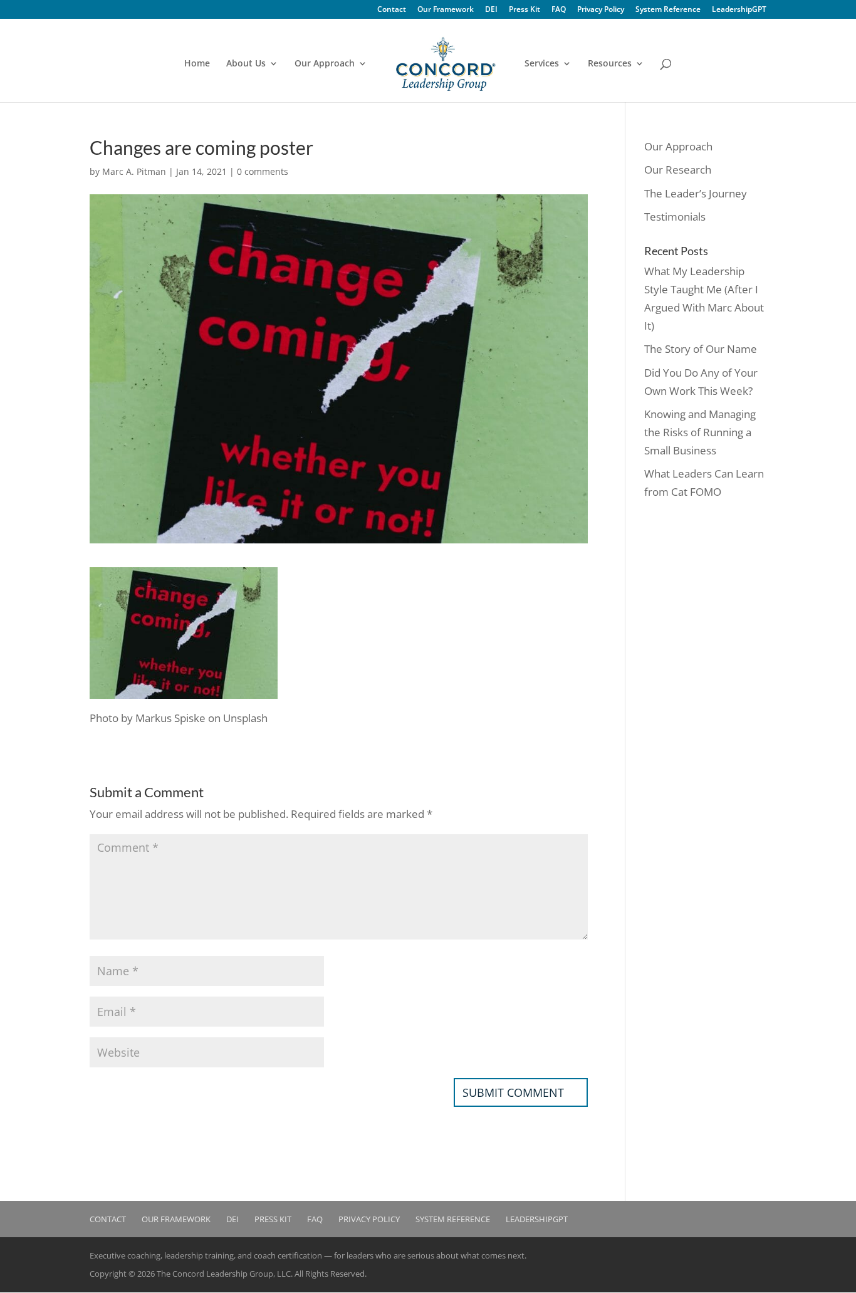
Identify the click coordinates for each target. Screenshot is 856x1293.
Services (542, 64)
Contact (391, 10)
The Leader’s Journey (695, 193)
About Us (246, 64)
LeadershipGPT (739, 10)
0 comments (262, 171)
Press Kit (524, 10)
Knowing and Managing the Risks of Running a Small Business (700, 432)
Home (197, 64)
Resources (610, 64)
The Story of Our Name (700, 349)
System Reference (668, 10)
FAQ (558, 10)
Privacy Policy (600, 10)
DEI (491, 10)
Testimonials (675, 216)
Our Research (677, 169)
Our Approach (325, 64)
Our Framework (445, 10)
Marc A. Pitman (134, 171)
